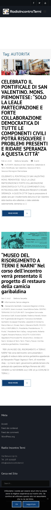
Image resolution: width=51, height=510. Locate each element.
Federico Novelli (34, 316)
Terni (22, 341)
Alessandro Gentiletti (13, 306)
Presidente (23, 328)
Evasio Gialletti (21, 316)
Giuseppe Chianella (17, 322)
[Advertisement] (25, 33)
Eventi (36, 161)
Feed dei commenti (10, 432)
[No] (47, 498)
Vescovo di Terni (33, 168)
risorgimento (32, 332)
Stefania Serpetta (21, 161)
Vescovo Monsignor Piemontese (14, 171)
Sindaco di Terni (13, 341)
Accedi (4, 424)
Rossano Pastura (14, 335)
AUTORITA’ (9, 165)
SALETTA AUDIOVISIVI (31, 335)
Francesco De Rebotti (33, 319)
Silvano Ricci (28, 338)
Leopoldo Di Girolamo (35, 322)
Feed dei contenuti (9, 428)
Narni (22, 325)
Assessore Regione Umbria (33, 306)
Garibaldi (5, 322)
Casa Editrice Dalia (30, 309)
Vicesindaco (24, 344)
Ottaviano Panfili (31, 325)
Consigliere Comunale (34, 312)
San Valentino (21, 168)
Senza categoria (22, 302)
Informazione (10, 302)
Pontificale (10, 168)
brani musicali (16, 309)
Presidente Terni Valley (17, 332)
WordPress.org (8, 437)
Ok (17, 504)
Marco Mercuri (7, 325)
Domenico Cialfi (7, 316)
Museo (16, 325)
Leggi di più (31, 504)
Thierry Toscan (31, 341)
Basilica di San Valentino (24, 165)
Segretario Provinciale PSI (11, 338)
